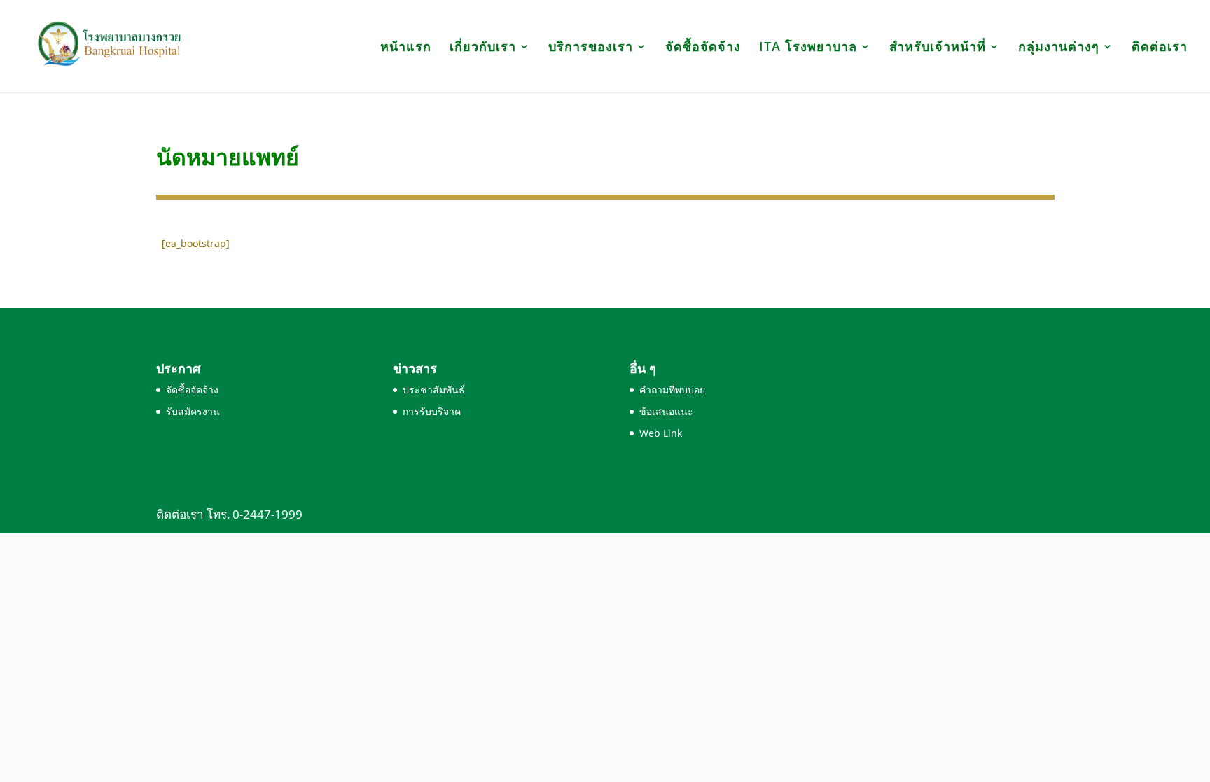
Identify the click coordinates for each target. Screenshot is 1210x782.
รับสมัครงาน (193, 411)
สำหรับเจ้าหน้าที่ (937, 48)
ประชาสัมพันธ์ (434, 389)
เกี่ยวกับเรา (483, 48)
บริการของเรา (590, 48)
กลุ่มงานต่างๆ (1058, 48)
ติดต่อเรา (1160, 48)
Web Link (660, 433)
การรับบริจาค (432, 411)
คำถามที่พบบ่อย (672, 389)
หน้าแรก (405, 48)
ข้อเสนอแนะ (666, 411)
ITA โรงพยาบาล (808, 48)
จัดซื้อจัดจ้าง (703, 48)
